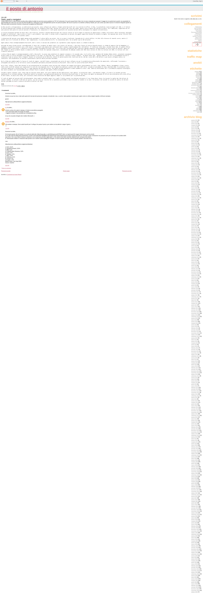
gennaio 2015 (194, 349)
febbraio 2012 (194, 407)
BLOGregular (198, 39)
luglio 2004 (194, 557)
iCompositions (198, 41)
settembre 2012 (195, 395)
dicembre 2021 (195, 212)
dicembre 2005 (195, 529)
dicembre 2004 (195, 549)
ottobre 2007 (194, 493)
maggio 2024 (194, 164)
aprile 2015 (194, 344)
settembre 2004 (195, 554)
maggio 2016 (194, 323)
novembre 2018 (195, 273)
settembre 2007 (195, 494)
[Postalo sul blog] (19, 86)
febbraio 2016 (194, 328)
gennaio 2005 (194, 547)
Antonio (7, 121)
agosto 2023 (194, 179)
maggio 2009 (194, 461)
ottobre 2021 (194, 216)
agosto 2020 (194, 239)
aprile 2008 (194, 483)
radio (198, 98)
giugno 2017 (194, 301)
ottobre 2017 (194, 295)
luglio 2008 (194, 478)
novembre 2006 (195, 511)
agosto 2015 (194, 338)
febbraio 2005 (194, 545)
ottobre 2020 (194, 235)
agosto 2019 (194, 258)
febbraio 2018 (194, 288)
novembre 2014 (195, 352)
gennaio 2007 (194, 508)
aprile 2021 (194, 225)
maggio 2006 (194, 521)
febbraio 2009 (194, 466)
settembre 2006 (195, 514)
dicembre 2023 (195, 173)
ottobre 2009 (194, 453)
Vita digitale (199, 30)
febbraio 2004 (194, 565)
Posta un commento (6, 168)
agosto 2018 (194, 278)
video (197, 109)
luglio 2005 (194, 537)
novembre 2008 (195, 471)
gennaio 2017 (194, 310)
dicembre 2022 (195, 192)
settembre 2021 (195, 217)
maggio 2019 (194, 263)
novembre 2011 (195, 412)
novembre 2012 (195, 392)
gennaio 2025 (194, 151)
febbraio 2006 (194, 526)
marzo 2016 (194, 326)
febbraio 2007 (194, 506)
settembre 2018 (195, 277)
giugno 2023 (194, 183)
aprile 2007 (194, 503)
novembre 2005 (195, 531)
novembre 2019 (195, 253)
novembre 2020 (195, 234)
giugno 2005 (194, 539)
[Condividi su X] (21, 86)
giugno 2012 (194, 400)
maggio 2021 (194, 224)
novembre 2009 (195, 451)
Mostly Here (198, 26)
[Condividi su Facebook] (22, 86)
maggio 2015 (194, 343)
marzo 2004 (194, 564)
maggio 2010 (194, 442)
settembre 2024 (195, 158)
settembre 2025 (195, 138)
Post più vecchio (127, 171)
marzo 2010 (194, 445)
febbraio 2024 (194, 169)
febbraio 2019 (194, 268)
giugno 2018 (194, 282)
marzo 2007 (194, 504)
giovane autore (195, 87)
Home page (66, 171)
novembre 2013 (195, 372)
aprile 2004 (194, 562)
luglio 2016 (194, 319)
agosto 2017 (194, 298)
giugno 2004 (194, 559)
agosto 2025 (194, 140)
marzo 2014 (194, 366)
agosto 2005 (194, 536)
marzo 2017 (194, 306)
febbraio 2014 (194, 367)
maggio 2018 (194, 283)
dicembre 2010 (195, 430)
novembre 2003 (195, 570)
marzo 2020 (194, 247)
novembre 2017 (195, 293)
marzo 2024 (194, 168)
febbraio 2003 (194, 585)
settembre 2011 (195, 415)
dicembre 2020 (195, 232)
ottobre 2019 (194, 255)
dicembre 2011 (195, 410)
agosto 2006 (194, 516)
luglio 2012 (194, 399)
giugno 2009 (194, 460)
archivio (198, 77)
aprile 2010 (194, 443)
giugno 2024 (194, 163)
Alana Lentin (198, 37)
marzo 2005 (194, 544)
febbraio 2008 (194, 486)
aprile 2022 (194, 206)
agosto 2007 (194, 496)
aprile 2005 (194, 542)
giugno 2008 (194, 479)
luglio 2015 (194, 339)
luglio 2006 (194, 517)
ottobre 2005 (194, 532)
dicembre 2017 (195, 291)
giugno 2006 (194, 519)
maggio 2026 (194, 125)
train (198, 104)
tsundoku (197, 105)
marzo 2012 (194, 405)
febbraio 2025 (194, 150)
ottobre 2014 (194, 354)
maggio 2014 (194, 362)
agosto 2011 (194, 417)
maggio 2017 (194, 303)
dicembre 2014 (195, 351)
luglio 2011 (194, 418)
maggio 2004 (194, 560)
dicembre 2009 (195, 450)
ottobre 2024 (194, 156)
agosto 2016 (194, 318)
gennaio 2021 (194, 230)
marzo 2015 (194, 346)
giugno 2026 (194, 123)
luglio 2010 (194, 438)
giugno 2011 (194, 420)
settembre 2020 (195, 237)
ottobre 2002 (194, 592)
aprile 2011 (194, 423)
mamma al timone (195, 90)
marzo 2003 (194, 583)
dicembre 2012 (195, 390)
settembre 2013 (195, 376)
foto (198, 86)
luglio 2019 (194, 260)
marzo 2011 (194, 425)
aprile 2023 (194, 186)
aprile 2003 (194, 582)
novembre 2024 (195, 154)
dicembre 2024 (195, 153)
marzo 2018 (194, 286)
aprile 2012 (194, 404)
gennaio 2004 (194, 567)
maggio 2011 (194, 422)
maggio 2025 (194, 145)
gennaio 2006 (194, 527)
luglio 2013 (194, 379)
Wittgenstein (198, 33)
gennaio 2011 (194, 428)
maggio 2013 (194, 382)
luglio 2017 (194, 300)
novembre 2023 (195, 174)
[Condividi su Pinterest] (24, 86)
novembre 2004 (195, 550)
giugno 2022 (194, 202)
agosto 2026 (194, 120)
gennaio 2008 (194, 488)
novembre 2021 (195, 214)
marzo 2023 (194, 187)
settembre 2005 (195, 534)
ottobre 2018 (194, 275)
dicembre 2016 (195, 311)
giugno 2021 (194, 222)
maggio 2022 (194, 204)
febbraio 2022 (194, 209)
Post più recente (5, 171)
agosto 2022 (194, 199)
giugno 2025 (194, 143)
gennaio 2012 (194, 409)
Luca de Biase (198, 35)
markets (197, 91)
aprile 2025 (194, 146)
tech (197, 102)
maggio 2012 (194, 402)
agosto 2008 (194, 476)
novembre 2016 (195, 313)
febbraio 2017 (194, 308)
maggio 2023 (194, 184)
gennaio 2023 (194, 191)
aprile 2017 (194, 305)
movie (197, 95)
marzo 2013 (194, 385)
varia (197, 108)
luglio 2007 (194, 498)
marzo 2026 (194, 128)
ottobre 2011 (194, 413)
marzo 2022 (194, 207)
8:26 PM (7, 165)
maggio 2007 (194, 501)
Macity (200, 40)
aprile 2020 (194, 245)
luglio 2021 (194, 220)
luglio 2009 (194, 458)
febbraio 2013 (194, 387)
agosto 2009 (194, 456)
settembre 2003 (195, 574)
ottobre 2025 (194, 136)
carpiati (197, 81)
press (197, 97)
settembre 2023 (195, 178)
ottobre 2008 (194, 473)
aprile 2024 (194, 166)
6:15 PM (7, 118)
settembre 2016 (195, 316)
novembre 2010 (195, 432)
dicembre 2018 (195, 272)
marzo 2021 (194, 227)
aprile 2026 (194, 126)
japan (198, 89)
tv (198, 106)
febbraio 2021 (194, 229)
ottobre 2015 (194, 334)
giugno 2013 (194, 380)
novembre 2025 (195, 135)
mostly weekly (196, 94)
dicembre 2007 (195, 489)
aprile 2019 (194, 265)
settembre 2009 (195, 455)
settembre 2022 (195, 197)
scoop (197, 100)
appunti (197, 75)
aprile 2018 (194, 285)
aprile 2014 (194, 364)
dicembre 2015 (195, 331)
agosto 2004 (194, 555)
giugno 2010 (194, 440)
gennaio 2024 (194, 171)
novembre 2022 (195, 194)
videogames (196, 110)
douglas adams (196, 83)
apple (197, 74)
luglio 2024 (194, 161)
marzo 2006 (194, 524)
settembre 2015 (195, 336)
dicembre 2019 (195, 252)
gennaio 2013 (194, 389)
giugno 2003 (194, 578)
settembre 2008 (195, 475)
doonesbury (195, 82)
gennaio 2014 (194, 369)
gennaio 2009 (194, 468)
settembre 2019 (195, 257)
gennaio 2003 (194, 587)
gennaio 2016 (194, 329)
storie (196, 101)
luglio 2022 (194, 201)
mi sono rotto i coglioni (194, 93)
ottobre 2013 (194, 374)
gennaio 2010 (194, 448)
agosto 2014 (194, 357)
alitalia (197, 73)
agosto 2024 (194, 159)
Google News (198, 29)
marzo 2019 (194, 267)
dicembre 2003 (195, 569)
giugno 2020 (194, 242)
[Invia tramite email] (18, 86)
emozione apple (195, 85)
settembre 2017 (195, 296)
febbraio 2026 (194, 130)
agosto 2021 (194, 219)
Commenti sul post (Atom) (14, 174)
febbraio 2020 (194, 249)
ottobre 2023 (194, 176)
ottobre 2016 (194, 315)
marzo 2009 (194, 465)
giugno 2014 (194, 361)
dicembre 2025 (195, 133)
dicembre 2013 (195, 371)
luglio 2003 (194, 577)
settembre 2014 (195, 356)
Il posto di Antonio (24, 8)
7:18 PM (7, 128)
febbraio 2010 (194, 446)
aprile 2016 (194, 324)
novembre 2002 (195, 590)
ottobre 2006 (194, 512)
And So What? (198, 28)
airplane (197, 71)
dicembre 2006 (195, 509)
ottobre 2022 (194, 196)
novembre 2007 (195, 491)
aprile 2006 (194, 522)
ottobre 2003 (194, 572)
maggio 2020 (194, 244)
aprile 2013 (194, 384)
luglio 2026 (194, 121)
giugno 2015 (194, 341)
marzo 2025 (194, 148)
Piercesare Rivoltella (196, 32)
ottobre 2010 (194, 433)
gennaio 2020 (194, 250)
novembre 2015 (195, 333)
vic (6, 107)
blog (198, 78)
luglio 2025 (194, 141)
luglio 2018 (194, 280)
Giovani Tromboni (197, 36)
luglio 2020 (194, 240)
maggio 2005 (194, 541)
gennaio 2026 (194, 131)
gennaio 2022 (194, 211)
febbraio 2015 (194, 347)
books (197, 79)
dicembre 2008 (195, 470)
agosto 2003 (194, 575)
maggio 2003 (194, 580)
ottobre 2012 (194, 394)
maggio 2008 (194, 481)
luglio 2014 (194, 359)
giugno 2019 (194, 262)
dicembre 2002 (195, 588)
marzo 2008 (194, 484)
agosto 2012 (194, 397)
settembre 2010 (195, 435)
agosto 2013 (194, 377)
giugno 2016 (194, 321)
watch (198, 112)
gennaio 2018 (194, 290)
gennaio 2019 (194, 270)
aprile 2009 (194, 463)
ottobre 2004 (194, 552)
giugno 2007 (194, 499)
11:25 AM (7, 104)
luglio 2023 (194, 181)
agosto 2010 (194, 437)
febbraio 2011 (194, 427)
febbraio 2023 (194, 189)
